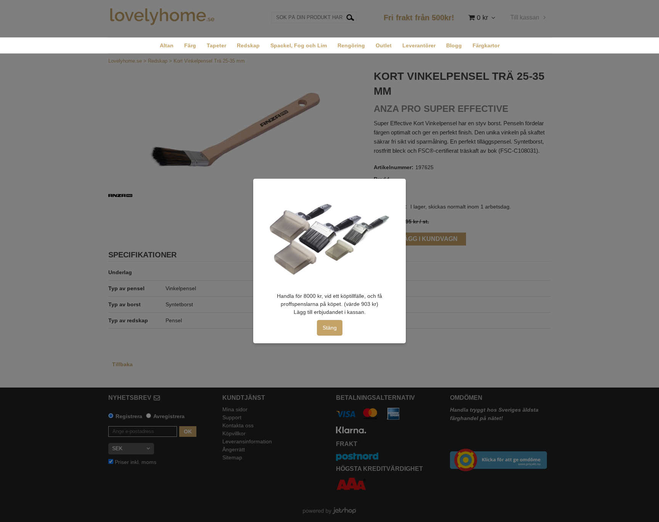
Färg (190, 45)
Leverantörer (419, 45)
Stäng (330, 328)
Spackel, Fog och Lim (298, 45)
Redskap (248, 45)
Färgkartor (486, 45)
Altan (167, 45)
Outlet (384, 45)
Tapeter (216, 45)
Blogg (454, 45)
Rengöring (351, 45)
